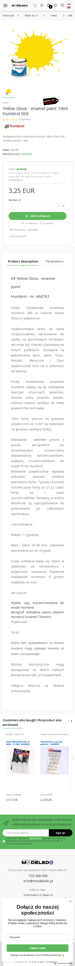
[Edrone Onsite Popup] (37, 483)
